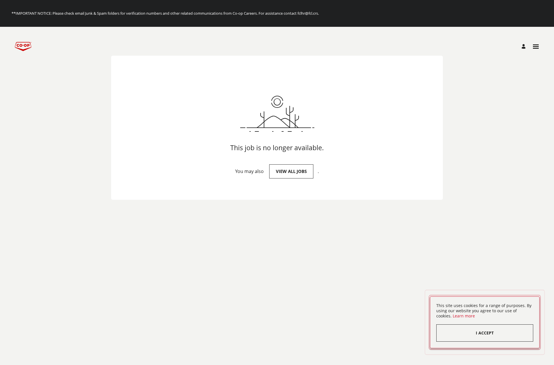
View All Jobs (291, 171)
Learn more (464, 316)
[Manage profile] (524, 46)
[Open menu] (535, 46)
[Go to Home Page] (23, 46)
